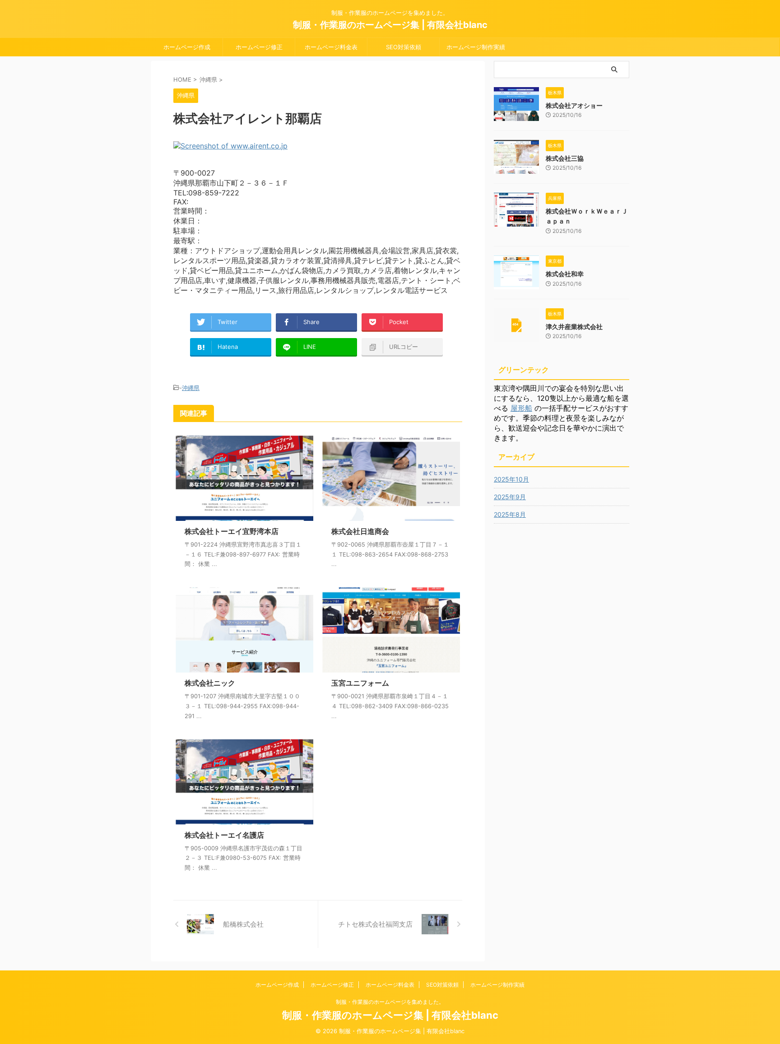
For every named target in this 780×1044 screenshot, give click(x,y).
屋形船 (521, 408)
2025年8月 (510, 514)
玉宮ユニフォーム (360, 682)
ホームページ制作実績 (475, 47)
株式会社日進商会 (360, 531)
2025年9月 (510, 497)
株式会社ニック (210, 682)
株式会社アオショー (574, 105)
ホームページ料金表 (331, 47)
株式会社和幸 (565, 274)
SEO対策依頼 (403, 47)
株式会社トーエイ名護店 (224, 835)
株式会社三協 (565, 158)
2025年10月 (511, 479)
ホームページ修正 (259, 47)
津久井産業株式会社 (574, 326)
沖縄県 (191, 387)
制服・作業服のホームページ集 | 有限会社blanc (390, 24)
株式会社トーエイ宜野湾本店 (232, 531)
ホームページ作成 (186, 47)
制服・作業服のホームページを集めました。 (390, 1001)
